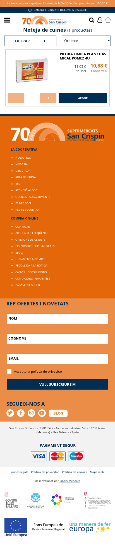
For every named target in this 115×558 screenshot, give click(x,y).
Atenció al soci (26, 190)
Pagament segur (27, 285)
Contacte (22, 226)
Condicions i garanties (32, 278)
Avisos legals (19, 472)
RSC (17, 184)
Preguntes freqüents (31, 233)
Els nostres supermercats (34, 246)
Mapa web (97, 472)
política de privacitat (46, 371)
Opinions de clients (30, 239)
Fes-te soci (23, 203)
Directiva (22, 171)
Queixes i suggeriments (32, 197)
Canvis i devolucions (31, 272)
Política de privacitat (45, 472)
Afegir (83, 98)
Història (21, 164)
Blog (19, 253)
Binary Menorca (69, 481)
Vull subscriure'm (57, 384)
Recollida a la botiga (31, 265)
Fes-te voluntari (27, 209)
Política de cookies (74, 472)
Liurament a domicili (31, 259)
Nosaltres (23, 158)
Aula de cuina (25, 177)
